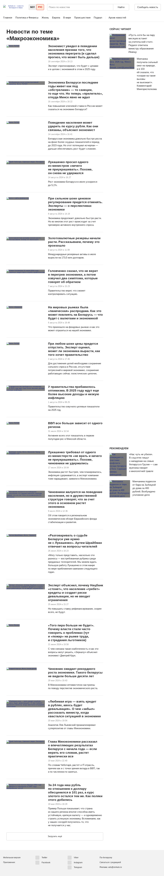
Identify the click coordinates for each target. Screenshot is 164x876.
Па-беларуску (106, 857)
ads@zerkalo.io (115, 867)
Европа (56, 17)
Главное (7, 17)
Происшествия (82, 17)
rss (63, 38)
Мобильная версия (11, 857)
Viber (76, 857)
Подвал (98, 17)
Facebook (46, 862)
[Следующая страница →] (55, 837)
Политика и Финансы (26, 17)
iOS (11, 867)
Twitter (44, 857)
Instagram (78, 862)
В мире (67, 17)
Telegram (78, 867)
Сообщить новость (147, 7)
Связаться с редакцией (110, 862)
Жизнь (45, 17)
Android (5, 867)
